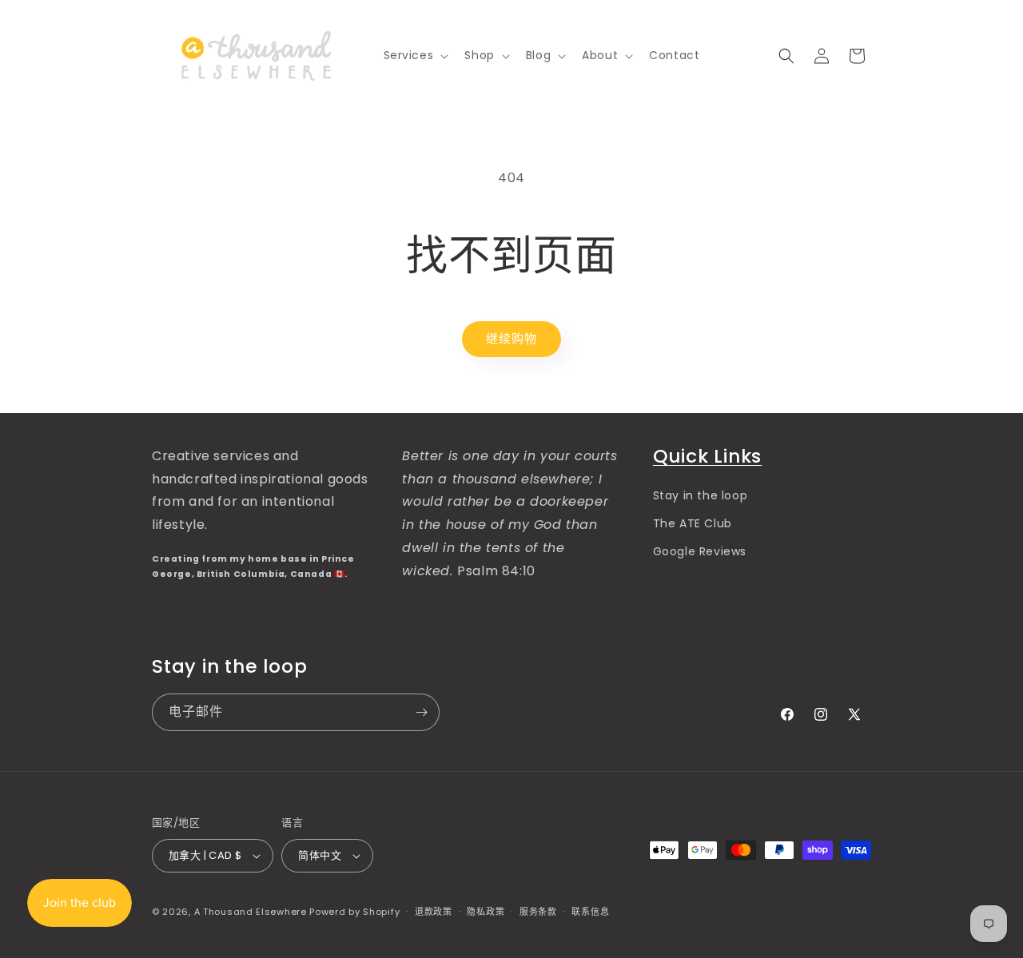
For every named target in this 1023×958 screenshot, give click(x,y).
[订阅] (421, 712)
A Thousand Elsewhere (250, 911)
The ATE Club (692, 523)
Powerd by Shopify (354, 911)
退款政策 (433, 911)
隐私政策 (485, 911)
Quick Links (707, 456)
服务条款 (538, 911)
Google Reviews (699, 551)
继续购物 (511, 338)
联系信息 (590, 911)
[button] (415, 55)
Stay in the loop (700, 495)
